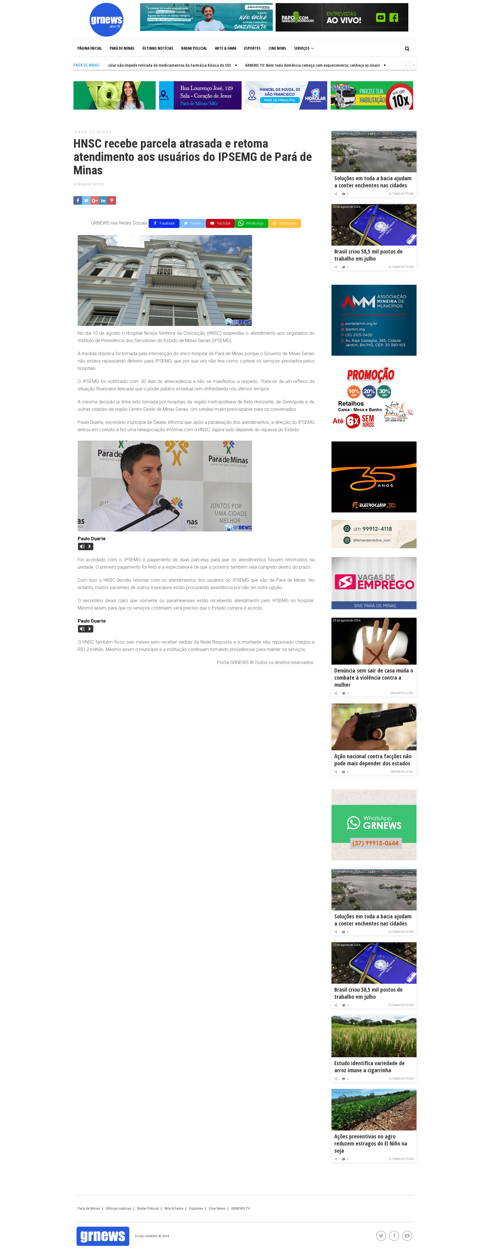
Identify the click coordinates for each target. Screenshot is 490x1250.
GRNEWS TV (240, 1209)
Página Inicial (89, 48)
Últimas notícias (157, 48)
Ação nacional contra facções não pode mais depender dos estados (372, 759)
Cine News (277, 48)
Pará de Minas (122, 48)
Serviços (302, 48)
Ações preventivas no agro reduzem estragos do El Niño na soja (370, 1143)
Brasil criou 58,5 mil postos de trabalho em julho (368, 255)
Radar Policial (194, 48)
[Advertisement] (196, 711)
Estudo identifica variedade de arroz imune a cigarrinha (369, 1066)
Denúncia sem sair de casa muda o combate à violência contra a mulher (373, 677)
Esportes (252, 48)
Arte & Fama (225, 48)
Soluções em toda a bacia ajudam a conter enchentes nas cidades (372, 181)
